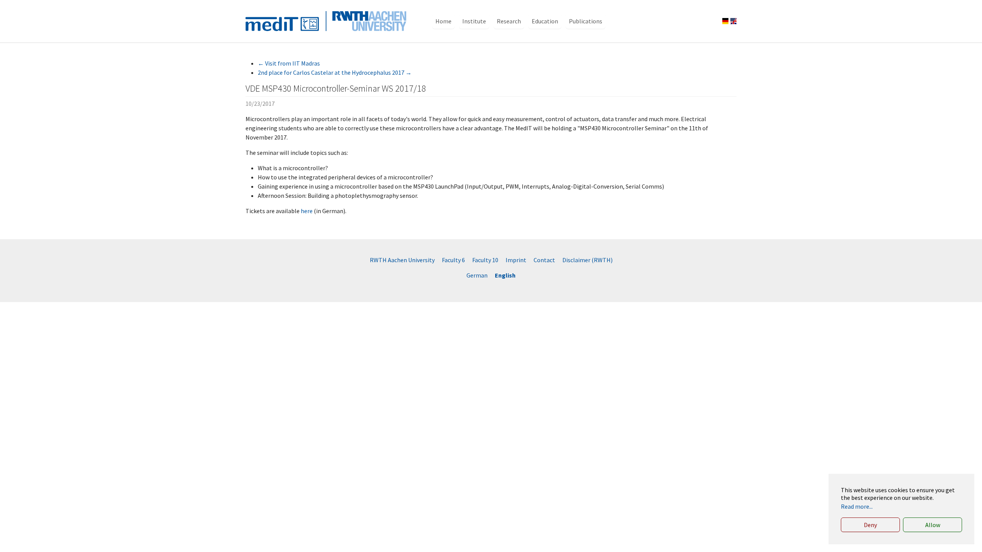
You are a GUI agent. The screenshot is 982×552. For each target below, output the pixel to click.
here (307, 211)
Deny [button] (870, 525)
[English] (733, 21)
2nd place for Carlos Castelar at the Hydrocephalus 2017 (335, 72)
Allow (932, 525)
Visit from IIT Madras (289, 63)
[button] (443, 21)
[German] (725, 21)
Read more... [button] (857, 506)
